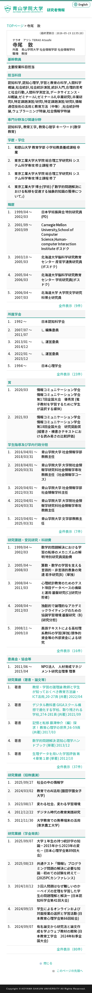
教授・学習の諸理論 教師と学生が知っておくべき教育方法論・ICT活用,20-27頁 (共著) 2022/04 (57, 692)
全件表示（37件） (70, 766)
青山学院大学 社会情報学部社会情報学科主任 (61, 490)
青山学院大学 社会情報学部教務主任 (61, 454)
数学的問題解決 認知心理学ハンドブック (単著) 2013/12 (56, 742)
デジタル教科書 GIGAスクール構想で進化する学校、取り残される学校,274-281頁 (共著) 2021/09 (57, 709)
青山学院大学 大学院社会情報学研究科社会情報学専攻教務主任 (61, 505)
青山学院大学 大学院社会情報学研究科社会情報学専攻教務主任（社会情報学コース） (61, 472)
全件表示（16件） (70, 650)
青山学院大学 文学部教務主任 (61, 520)
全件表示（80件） (70, 949)
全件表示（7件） (71, 531)
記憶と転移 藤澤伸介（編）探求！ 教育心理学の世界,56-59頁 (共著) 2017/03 (56, 727)
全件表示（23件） (70, 374)
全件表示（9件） (71, 305)
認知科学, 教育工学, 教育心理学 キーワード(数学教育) (44, 129)
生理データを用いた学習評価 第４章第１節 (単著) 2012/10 (56, 756)
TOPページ (15, 25)
